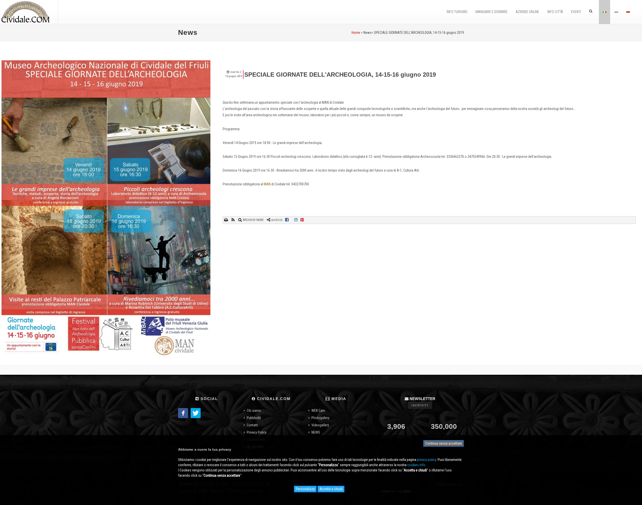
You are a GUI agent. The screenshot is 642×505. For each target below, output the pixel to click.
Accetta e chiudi (331, 489)
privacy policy (426, 460)
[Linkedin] (296, 220)
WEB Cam (318, 411)
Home (356, 33)
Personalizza (305, 489)
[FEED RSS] (233, 220)
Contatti (252, 425)
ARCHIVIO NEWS (252, 220)
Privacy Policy (257, 432)
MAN (267, 184)
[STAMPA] (226, 220)
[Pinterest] (302, 220)
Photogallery (320, 418)
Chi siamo (254, 411)
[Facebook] (286, 220)
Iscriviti (420, 405)
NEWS (315, 432)
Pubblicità (254, 418)
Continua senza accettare (443, 443)
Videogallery (320, 425)
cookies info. (416, 465)
